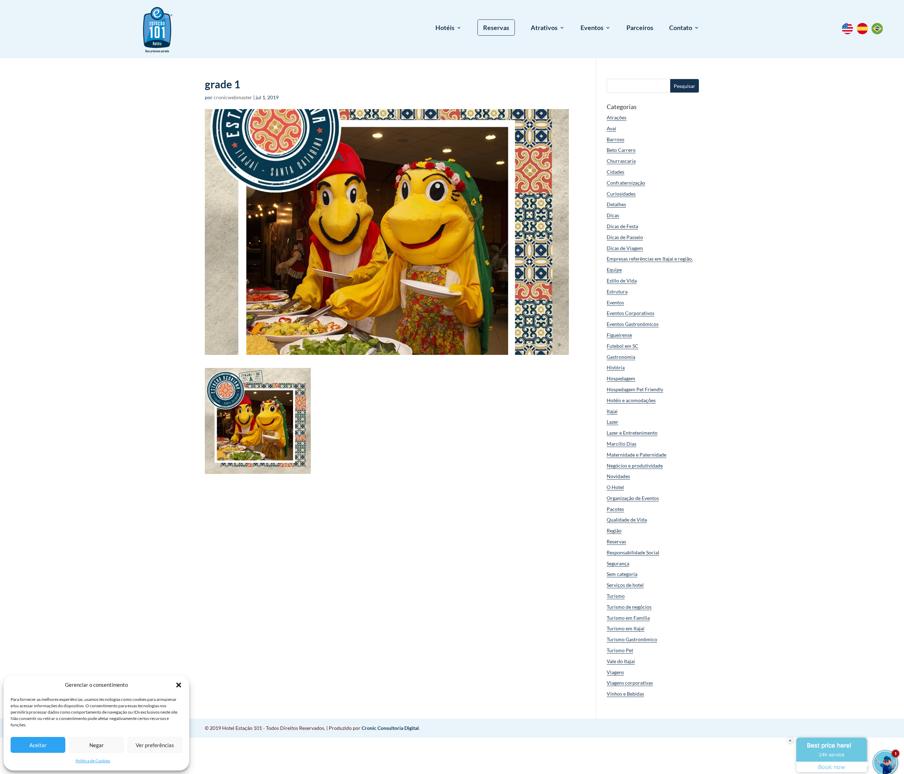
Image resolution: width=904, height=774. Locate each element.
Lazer (612, 422)
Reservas (496, 27)
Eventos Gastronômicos (633, 324)
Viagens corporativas (630, 683)
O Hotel (615, 487)
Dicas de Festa (622, 226)
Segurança (618, 563)
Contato (680, 28)
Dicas (613, 215)
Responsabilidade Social (633, 552)
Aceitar (38, 745)
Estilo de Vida (622, 281)
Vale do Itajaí (621, 661)
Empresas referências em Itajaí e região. (650, 259)
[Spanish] (864, 32)
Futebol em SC (622, 346)
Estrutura (617, 291)
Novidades (618, 476)
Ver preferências (155, 745)
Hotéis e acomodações (631, 400)
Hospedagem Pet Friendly (635, 389)
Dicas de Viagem (625, 248)
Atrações (616, 117)
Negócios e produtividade (635, 466)
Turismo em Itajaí (625, 628)
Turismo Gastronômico (632, 639)
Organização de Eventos (633, 498)
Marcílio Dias (621, 444)
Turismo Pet (620, 650)
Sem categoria (622, 574)
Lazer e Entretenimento (632, 433)
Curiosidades (621, 194)
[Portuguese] (879, 32)
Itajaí (612, 411)
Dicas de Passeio (625, 237)
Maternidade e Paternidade (636, 455)
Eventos (592, 28)
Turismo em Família (628, 618)
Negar (96, 745)
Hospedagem (621, 378)
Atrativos (544, 28)
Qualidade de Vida (627, 520)
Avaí (611, 128)
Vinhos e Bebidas (625, 694)
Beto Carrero (621, 150)
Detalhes (616, 204)
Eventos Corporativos (630, 313)
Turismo (616, 596)
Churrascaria (621, 161)
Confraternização (626, 183)
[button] (178, 685)
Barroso (615, 139)
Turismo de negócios (629, 607)
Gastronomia (621, 357)
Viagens (615, 672)
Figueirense (619, 335)
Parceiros (639, 28)
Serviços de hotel (625, 585)
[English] (849, 32)
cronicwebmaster (233, 97)
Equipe (614, 270)
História (616, 367)
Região (614, 531)
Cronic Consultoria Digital (390, 728)
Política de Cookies (93, 760)
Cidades (615, 172)
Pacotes (615, 509)
